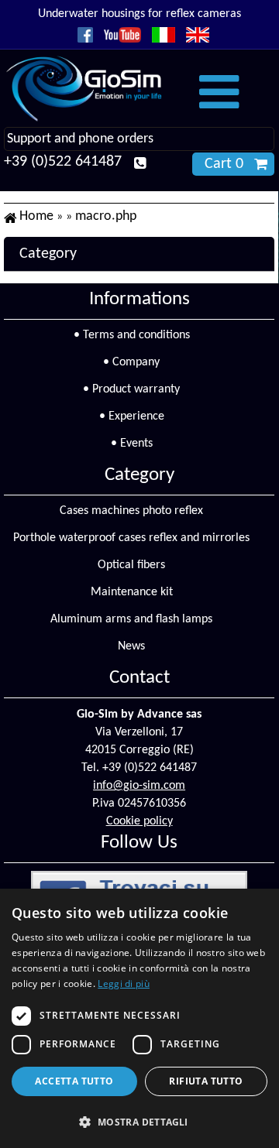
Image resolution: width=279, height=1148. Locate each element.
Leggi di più (124, 983)
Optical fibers (131, 565)
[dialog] (139, 1018)
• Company (131, 362)
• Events (132, 443)
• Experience (131, 416)
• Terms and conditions (132, 335)
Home (36, 216)
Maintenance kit (132, 592)
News (131, 646)
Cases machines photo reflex (131, 511)
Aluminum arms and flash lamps (131, 619)
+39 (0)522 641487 (63, 162)
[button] (139, 1121)
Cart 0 (224, 164)
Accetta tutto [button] (74, 1081)
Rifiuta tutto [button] (206, 1081)
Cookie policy (139, 821)
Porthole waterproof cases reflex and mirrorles (131, 538)
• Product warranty (131, 389)
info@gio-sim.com (139, 786)
